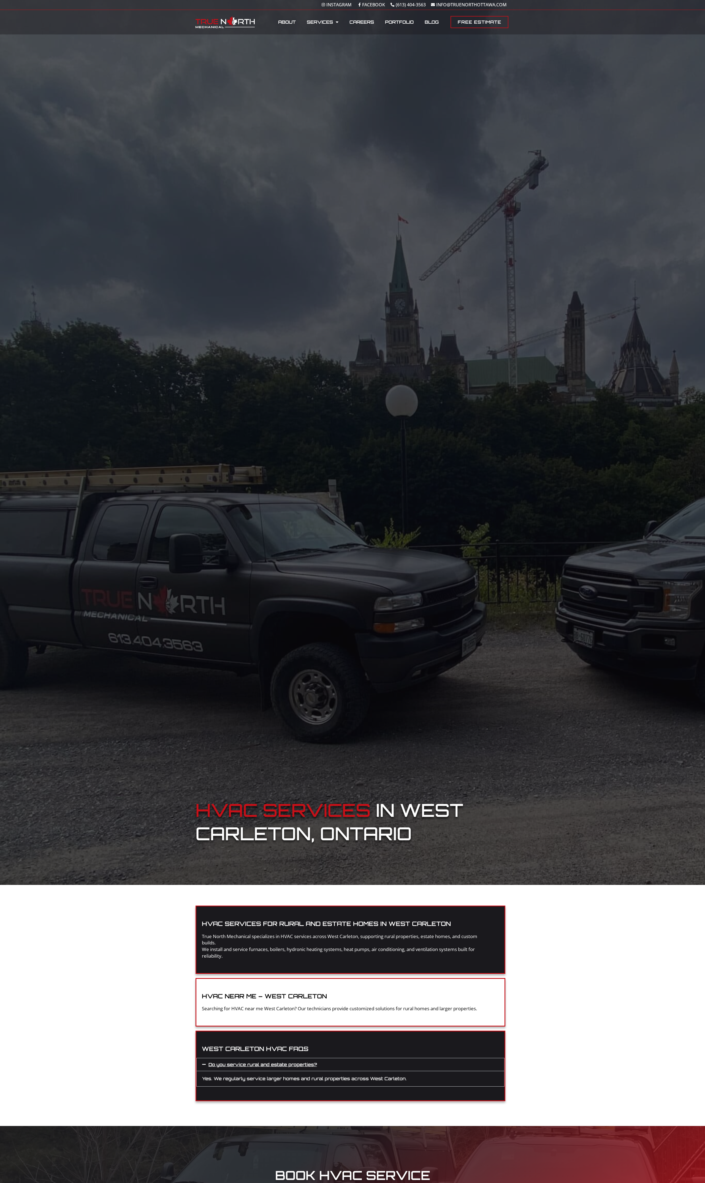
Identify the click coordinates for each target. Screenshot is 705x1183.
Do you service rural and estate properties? (262, 1064)
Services (320, 22)
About (287, 22)
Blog (432, 22)
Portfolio (399, 22)
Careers (361, 22)
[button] (350, 1064)
